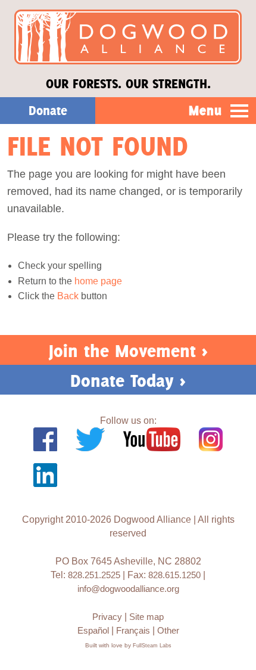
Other (168, 630)
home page (98, 281)
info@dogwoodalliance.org (128, 589)
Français (133, 630)
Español (93, 630)
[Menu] (239, 111)
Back (68, 296)
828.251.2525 (94, 575)
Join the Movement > (128, 351)
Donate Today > (128, 381)
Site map (146, 617)
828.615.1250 (174, 575)
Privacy (107, 617)
